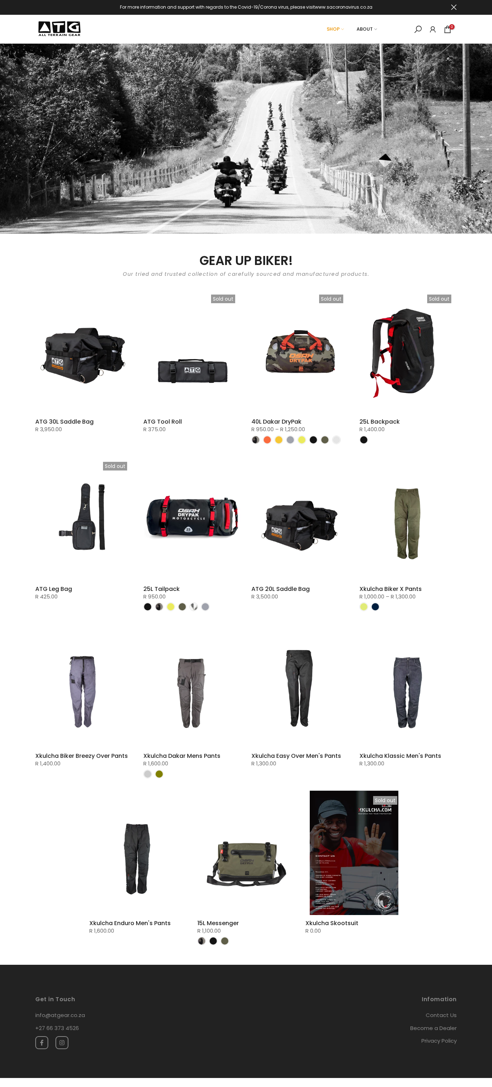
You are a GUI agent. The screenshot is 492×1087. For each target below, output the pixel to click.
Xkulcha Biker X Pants (390, 589)
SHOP (333, 29)
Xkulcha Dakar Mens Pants (181, 756)
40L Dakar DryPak (276, 421)
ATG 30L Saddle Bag (64, 421)
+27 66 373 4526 (57, 1028)
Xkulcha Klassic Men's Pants (400, 756)
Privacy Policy (439, 1040)
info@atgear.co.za (60, 1015)
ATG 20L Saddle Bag (280, 589)
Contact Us (441, 1015)
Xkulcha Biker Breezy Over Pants (81, 756)
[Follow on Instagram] (61, 1042)
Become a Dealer (433, 1028)
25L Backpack (379, 421)
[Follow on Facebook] (41, 1042)
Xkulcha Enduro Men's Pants (130, 923)
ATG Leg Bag (53, 589)
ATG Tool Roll (162, 421)
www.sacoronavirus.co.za (343, 7)
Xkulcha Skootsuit (331, 923)
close (38, 7)
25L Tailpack (161, 589)
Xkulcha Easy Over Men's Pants (296, 756)
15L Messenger (218, 923)
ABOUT (365, 29)
